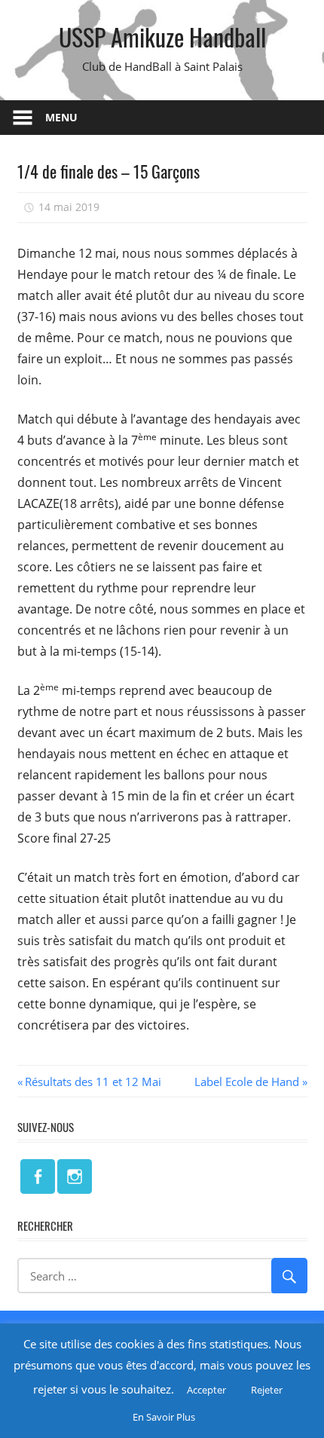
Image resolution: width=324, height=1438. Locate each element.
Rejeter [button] (267, 1390)
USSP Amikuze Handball (162, 36)
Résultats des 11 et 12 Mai (92, 1081)
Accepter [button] (206, 1390)
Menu (61, 117)
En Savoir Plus (164, 1417)
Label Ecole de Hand (246, 1081)
